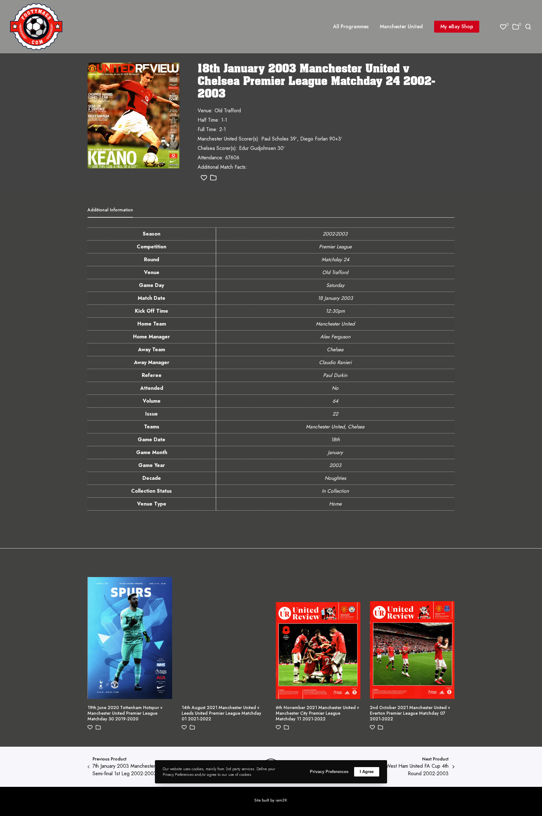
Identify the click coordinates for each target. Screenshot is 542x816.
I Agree (367, 771)
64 (335, 401)
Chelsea (335, 349)
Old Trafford (335, 272)
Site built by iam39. (271, 800)
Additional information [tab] (110, 210)
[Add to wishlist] (204, 178)
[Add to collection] (213, 178)
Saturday (335, 285)
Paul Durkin (335, 375)
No (335, 388)
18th (335, 439)
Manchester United (335, 323)
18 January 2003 (335, 298)
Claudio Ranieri (335, 362)
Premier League (335, 246)
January (335, 452)
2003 (335, 465)
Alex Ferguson (335, 336)
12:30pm (335, 311)
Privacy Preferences (329, 771)
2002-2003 (335, 233)
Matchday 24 (335, 259)
